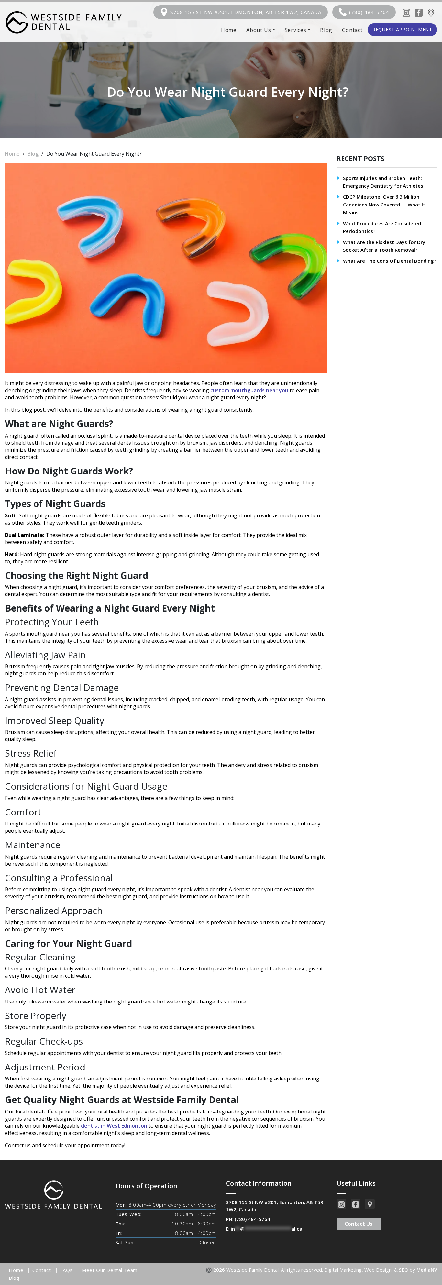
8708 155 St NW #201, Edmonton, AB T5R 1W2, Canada (245, 12)
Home (229, 30)
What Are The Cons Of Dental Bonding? (389, 261)
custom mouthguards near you (249, 390)
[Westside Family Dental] (63, 22)
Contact (352, 30)
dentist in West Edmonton (114, 1125)
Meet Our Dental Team (110, 1270)
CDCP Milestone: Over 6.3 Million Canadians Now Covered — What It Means (384, 205)
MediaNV (426, 1270)
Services (295, 30)
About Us (258, 30)
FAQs (66, 1270)
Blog (326, 30)
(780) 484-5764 (369, 12)
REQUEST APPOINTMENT (402, 30)
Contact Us (358, 1223)
